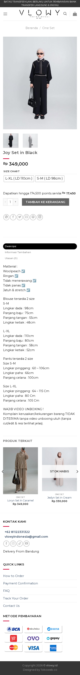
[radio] (19, 179)
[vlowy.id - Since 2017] (39, 13)
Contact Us (11, 606)
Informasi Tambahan (18, 252)
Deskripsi (10, 246)
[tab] (40, 246)
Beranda (31, 28)
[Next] (70, 83)
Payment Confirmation (20, 583)
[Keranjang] (75, 13)
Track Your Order (15, 598)
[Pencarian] (65, 14)
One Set (48, 28)
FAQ (6, 591)
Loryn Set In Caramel (20, 500)
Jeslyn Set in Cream (59, 497)
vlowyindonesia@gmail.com (26, 536)
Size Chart (11, 171)
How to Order (13, 576)
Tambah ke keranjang (45, 202)
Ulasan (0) (11, 258)
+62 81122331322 (17, 532)
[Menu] (5, 14)
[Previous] (9, 83)
